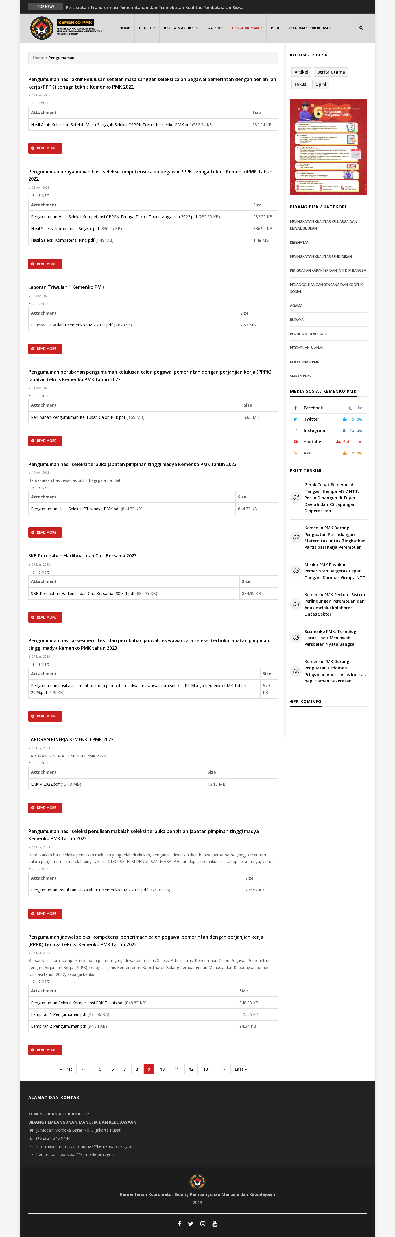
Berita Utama (331, 72)
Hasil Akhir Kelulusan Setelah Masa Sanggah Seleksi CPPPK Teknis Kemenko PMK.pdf (111, 124)
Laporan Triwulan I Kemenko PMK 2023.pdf (71, 325)
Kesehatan (299, 242)
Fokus (300, 84)
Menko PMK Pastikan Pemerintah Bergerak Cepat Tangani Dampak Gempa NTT (335, 571)
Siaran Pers (300, 376)
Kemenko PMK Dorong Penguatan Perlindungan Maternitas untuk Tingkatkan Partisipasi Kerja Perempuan (335, 537)
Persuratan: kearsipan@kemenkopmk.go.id (75, 1154)
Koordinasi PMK (304, 361)
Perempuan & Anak (306, 347)
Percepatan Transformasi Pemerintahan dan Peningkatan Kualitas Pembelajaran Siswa (155, 6)
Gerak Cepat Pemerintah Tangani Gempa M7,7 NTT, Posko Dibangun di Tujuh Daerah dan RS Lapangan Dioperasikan (331, 497)
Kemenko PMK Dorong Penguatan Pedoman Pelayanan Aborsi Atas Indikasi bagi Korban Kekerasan (335, 671)
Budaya (297, 319)
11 (178, 1069)
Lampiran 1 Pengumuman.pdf (58, 1014)
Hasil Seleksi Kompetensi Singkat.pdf (65, 228)
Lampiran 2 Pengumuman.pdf (58, 1026)
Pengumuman (246, 27)
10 (164, 1069)
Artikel (301, 72)
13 (207, 1069)
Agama (296, 305)
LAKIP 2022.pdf (45, 784)
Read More (46, 148)
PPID (275, 27)
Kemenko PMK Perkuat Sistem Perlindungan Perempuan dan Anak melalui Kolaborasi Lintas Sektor (334, 604)
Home (124, 27)
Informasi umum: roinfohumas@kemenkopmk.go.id (83, 1146)
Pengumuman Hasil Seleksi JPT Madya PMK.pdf (75, 508)
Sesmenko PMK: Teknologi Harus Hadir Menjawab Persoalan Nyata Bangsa (330, 638)
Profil (146, 27)
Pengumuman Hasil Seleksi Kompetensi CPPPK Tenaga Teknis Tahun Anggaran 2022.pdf (114, 216)
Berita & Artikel (180, 27)
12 (193, 1069)
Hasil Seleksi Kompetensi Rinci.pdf (62, 240)
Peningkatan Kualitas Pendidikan (321, 256)
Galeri (214, 27)
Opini (320, 84)
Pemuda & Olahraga (308, 333)
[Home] (67, 27)
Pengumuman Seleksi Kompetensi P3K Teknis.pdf (77, 1002)
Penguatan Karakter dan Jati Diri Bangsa (328, 270)
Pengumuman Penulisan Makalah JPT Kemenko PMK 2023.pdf (89, 890)
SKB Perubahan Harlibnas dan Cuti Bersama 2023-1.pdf (82, 593)
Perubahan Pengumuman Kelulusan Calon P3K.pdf (78, 417)
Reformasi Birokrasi (308, 27)
